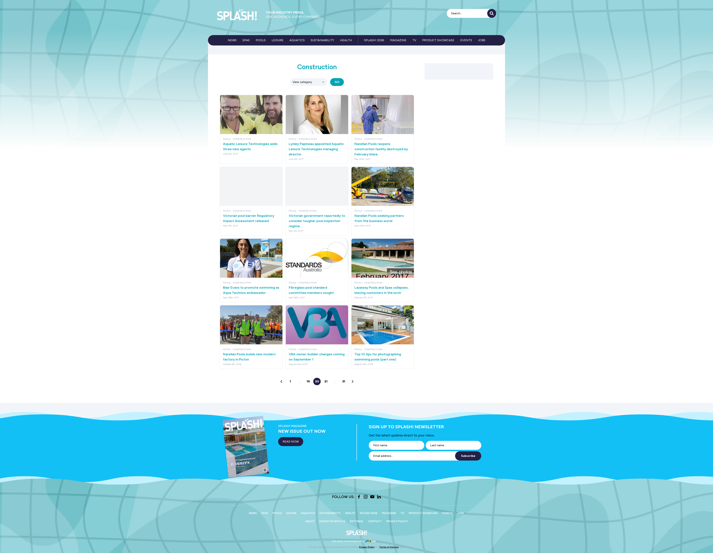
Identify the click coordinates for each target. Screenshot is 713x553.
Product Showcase (438, 40)
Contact (375, 521)
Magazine (398, 40)
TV (414, 40)
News (232, 40)
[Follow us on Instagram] (365, 497)
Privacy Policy (397, 521)
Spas (246, 40)
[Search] (491, 13)
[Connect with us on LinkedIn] (379, 497)
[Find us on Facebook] (359, 497)
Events (466, 40)
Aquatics (297, 40)
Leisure (278, 40)
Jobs (481, 40)
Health (346, 40)
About (310, 521)
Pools (261, 40)
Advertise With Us (332, 521)
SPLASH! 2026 (374, 40)
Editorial (357, 521)
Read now (291, 441)
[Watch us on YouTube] (372, 497)
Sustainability (322, 40)
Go (337, 82)
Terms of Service (389, 547)
